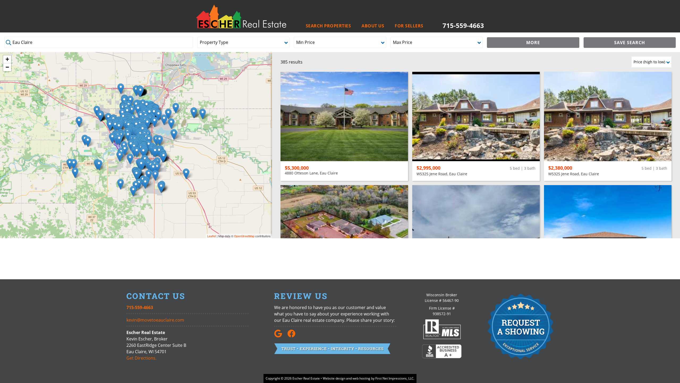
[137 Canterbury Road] (136, 152)
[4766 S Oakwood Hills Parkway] (159, 151)
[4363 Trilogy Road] (157, 168)
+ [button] (7, 59)
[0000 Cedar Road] (120, 184)
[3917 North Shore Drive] (154, 121)
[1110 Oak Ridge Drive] (128, 136)
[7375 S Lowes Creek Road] (148, 174)
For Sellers (409, 26)
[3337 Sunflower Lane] (100, 116)
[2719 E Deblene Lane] (115, 125)
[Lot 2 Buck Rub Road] (202, 114)
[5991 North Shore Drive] (171, 123)
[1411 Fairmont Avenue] (119, 127)
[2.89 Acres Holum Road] (124, 150)
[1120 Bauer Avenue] (164, 119)
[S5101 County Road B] (119, 156)
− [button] (7, 67)
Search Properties (328, 26)
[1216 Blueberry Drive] (138, 109)
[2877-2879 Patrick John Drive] (147, 123)
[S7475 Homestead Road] (155, 175)
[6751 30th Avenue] (120, 88)
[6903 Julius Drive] (174, 134)
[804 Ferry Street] (119, 139)
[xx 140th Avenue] (75, 172)
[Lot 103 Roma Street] (136, 174)
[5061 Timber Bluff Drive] (163, 157)
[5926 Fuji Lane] (141, 165)
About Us (373, 26)
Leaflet (211, 236)
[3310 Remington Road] (112, 138)
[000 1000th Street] (73, 164)
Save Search (629, 42)
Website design (334, 378)
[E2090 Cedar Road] (145, 183)
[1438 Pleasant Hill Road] (87, 141)
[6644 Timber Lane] (153, 168)
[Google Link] (280, 336)
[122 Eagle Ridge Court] (131, 110)
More (533, 42)
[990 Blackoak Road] (130, 158)
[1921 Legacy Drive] (168, 114)
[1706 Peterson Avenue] (158, 115)
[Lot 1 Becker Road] (79, 121)
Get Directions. (141, 358)
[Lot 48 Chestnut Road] (161, 187)
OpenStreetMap (244, 236)
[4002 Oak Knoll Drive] (155, 152)
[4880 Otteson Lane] (159, 140)
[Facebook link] (293, 336)
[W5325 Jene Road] (99, 165)
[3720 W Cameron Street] (110, 125)
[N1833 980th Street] (69, 164)
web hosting (361, 378)
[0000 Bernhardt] (186, 173)
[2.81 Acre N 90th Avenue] (193, 112)
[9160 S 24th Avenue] (140, 91)
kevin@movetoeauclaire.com (155, 320)
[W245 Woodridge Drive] (133, 191)
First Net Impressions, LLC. (394, 378)
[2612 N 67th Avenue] (175, 108)
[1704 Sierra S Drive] (143, 152)
